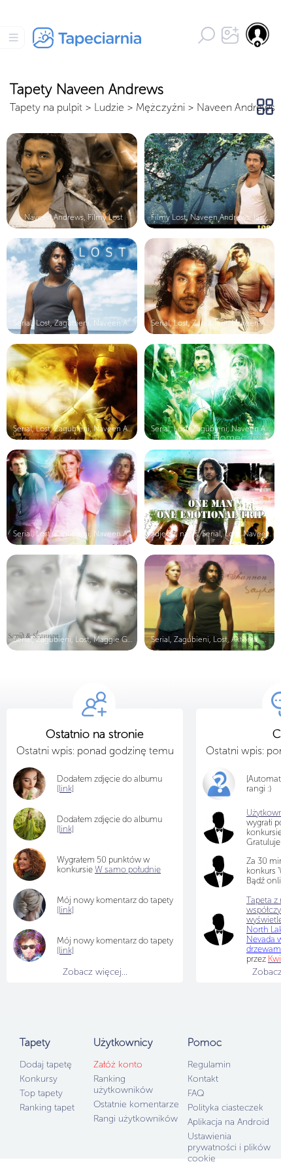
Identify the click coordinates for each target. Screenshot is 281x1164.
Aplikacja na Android (228, 1121)
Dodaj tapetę (46, 1064)
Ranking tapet (47, 1107)
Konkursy (39, 1078)
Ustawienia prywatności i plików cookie (229, 1147)
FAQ (196, 1093)
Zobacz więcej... (95, 971)
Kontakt (203, 1078)
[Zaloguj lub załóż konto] (258, 35)
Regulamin (209, 1064)
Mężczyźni (160, 107)
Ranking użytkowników (123, 1084)
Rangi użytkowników (135, 1118)
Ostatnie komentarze (136, 1104)
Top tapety (41, 1093)
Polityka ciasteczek (225, 1107)
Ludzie (109, 107)
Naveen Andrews (236, 107)
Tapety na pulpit (46, 107)
